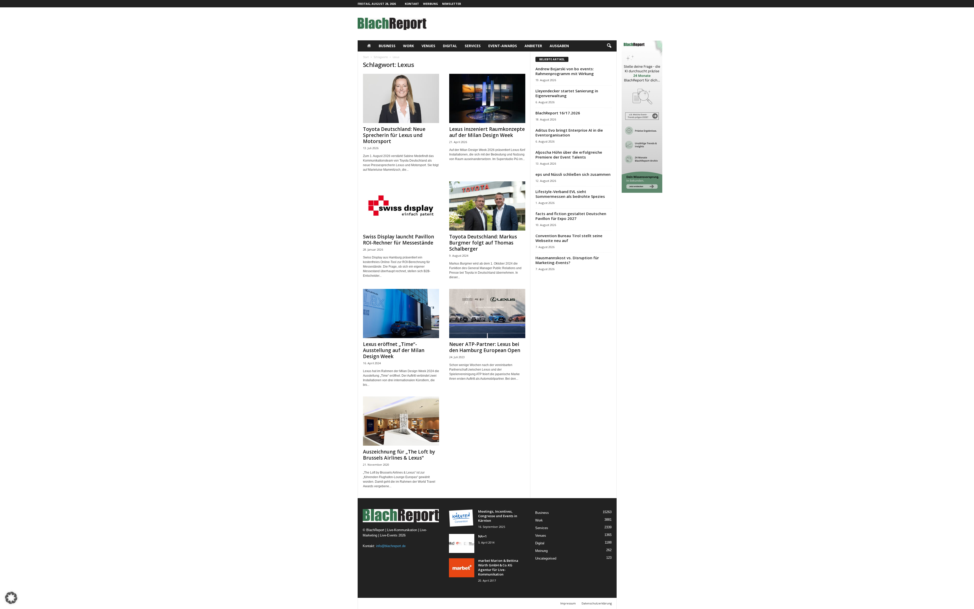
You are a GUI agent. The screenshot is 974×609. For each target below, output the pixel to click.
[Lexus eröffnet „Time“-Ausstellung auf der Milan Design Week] (401, 313)
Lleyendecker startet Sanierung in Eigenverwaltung (566, 93)
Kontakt (412, 4)
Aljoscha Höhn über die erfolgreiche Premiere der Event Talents (568, 155)
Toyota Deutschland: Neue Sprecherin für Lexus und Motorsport (394, 135)
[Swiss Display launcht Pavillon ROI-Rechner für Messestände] (401, 206)
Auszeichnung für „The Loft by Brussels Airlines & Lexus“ (399, 454)
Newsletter (451, 4)
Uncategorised (545, 558)
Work (408, 45)
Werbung (430, 4)
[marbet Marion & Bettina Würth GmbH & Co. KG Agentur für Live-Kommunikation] (461, 567)
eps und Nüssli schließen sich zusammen (573, 174)
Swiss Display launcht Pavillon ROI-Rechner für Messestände (398, 239)
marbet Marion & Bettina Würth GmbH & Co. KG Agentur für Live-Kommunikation (498, 567)
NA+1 (482, 536)
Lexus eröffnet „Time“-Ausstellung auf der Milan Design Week (393, 350)
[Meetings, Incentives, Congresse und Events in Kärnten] (461, 518)
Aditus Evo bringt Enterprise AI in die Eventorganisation (569, 132)
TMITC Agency (407, 603)
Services (473, 45)
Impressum (568, 603)
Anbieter (533, 45)
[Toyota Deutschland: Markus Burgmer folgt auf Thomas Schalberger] (487, 206)
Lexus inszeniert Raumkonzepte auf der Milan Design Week (487, 132)
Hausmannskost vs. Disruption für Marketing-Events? (567, 260)
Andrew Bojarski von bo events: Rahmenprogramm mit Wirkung (564, 71)
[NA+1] (461, 543)
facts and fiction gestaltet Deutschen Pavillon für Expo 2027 (570, 216)
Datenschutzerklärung (597, 603)
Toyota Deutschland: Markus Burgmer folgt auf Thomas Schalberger (483, 242)
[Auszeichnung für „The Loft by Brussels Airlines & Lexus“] (401, 421)
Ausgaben (559, 45)
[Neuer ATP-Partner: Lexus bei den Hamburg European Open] (487, 313)
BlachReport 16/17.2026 (557, 112)
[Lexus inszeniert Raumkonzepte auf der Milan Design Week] (487, 98)
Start (366, 57)
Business (387, 45)
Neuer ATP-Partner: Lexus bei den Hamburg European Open (484, 347)
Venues (428, 45)
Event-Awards (502, 45)
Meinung (541, 551)
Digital (450, 45)
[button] (609, 45)
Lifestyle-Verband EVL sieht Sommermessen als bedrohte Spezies (570, 194)
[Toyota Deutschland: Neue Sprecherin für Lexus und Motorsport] (401, 98)
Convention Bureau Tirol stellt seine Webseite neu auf (568, 238)
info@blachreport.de (391, 546)
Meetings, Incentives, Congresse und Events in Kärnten (497, 516)
